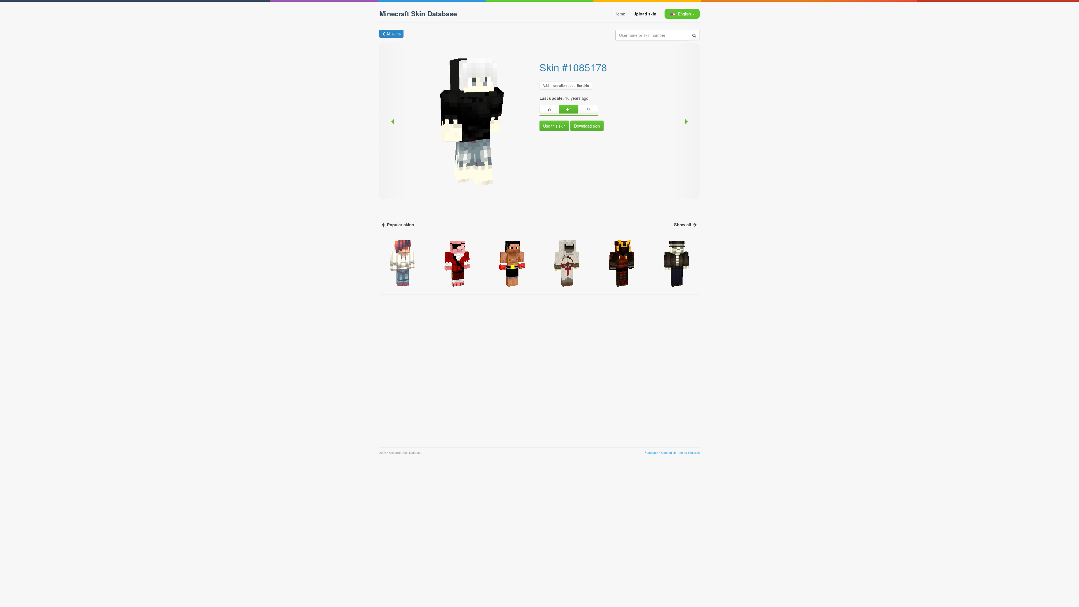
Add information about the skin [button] (566, 85)
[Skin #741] (567, 263)
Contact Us (669, 452)
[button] (682, 14)
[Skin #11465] (676, 263)
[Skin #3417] (402, 263)
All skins (393, 34)
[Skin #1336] (622, 263)
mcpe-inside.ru (689, 452)
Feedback (651, 452)
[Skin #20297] (512, 263)
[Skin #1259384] (457, 263)
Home (620, 14)
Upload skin (644, 14)
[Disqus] (539, 367)
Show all (682, 225)
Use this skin (554, 126)
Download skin (587, 126)
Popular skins (400, 225)
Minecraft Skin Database (418, 13)
